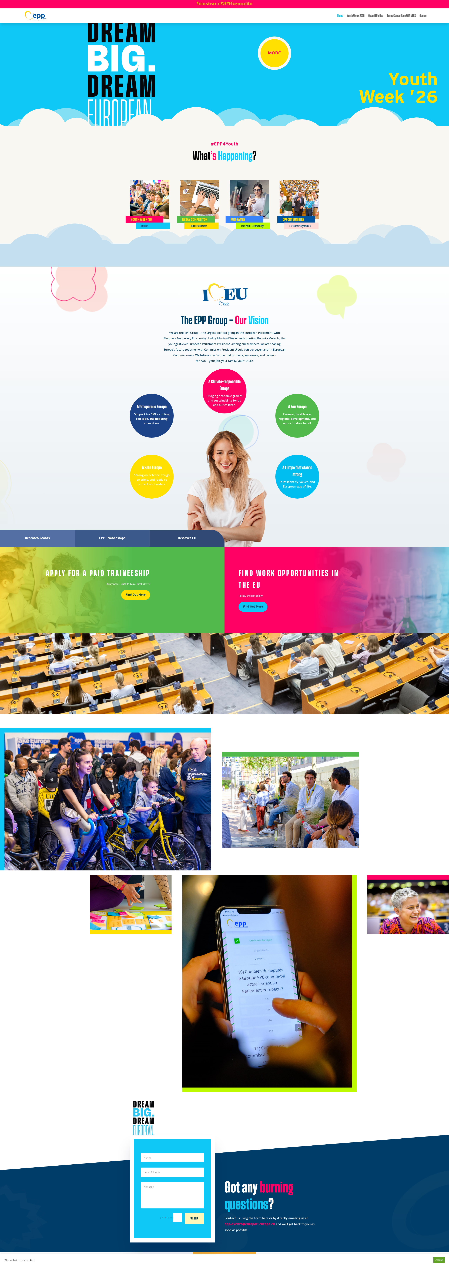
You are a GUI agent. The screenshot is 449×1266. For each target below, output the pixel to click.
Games (423, 15)
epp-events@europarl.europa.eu (249, 1224)
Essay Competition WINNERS (401, 15)
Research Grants (37, 538)
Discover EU (187, 538)
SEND (194, 1218)
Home (340, 15)
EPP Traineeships (112, 538)
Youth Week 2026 (355, 15)
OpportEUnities (375, 15)
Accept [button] (439, 1259)
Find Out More (136, 594)
